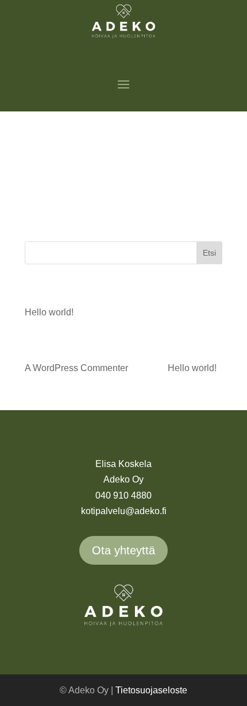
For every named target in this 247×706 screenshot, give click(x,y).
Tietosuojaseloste (151, 690)
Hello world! (49, 312)
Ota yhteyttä (123, 550)
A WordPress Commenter (76, 368)
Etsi (209, 252)
